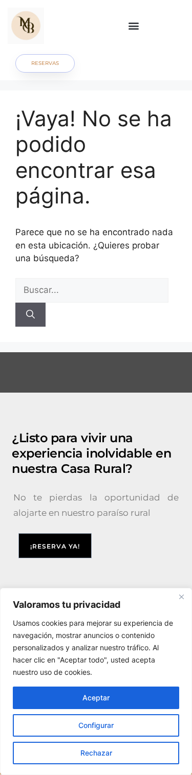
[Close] (181, 596)
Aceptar (96, 697)
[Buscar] (30, 315)
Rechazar (96, 752)
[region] (96, 681)
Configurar (96, 725)
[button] (133, 25)
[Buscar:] (91, 290)
